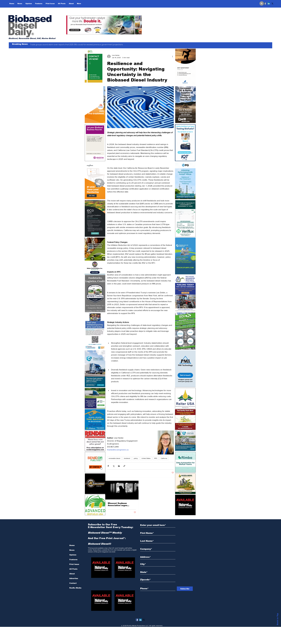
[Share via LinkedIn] (119, 466)
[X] (272, 3)
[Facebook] (265, 3)
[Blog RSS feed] (261, 3)
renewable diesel (114, 458)
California (164, 458)
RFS (155, 458)
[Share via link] (124, 466)
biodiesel (127, 458)
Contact (73, 583)
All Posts (73, 569)
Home (72, 545)
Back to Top (277, 619)
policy (136, 458)
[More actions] (172, 56)
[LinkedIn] (268, 3)
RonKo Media (75, 588)
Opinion (72, 555)
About (72, 574)
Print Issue (74, 564)
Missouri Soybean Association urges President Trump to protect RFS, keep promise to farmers (118, 504)
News (71, 550)
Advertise (73, 578)
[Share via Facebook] (108, 466)
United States (146, 458)
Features (73, 559)
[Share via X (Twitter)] (114, 466)
